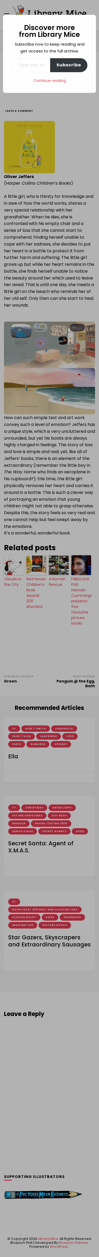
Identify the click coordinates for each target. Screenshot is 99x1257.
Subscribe (68, 65)
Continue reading (50, 80)
